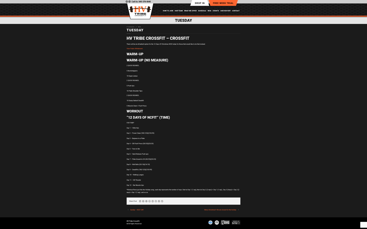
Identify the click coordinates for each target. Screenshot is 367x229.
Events (216, 11)
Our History (225, 11)
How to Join (168, 11)
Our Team (179, 11)
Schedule (202, 11)
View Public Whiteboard (135, 48)
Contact (236, 11)
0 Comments (130, 27)
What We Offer (190, 11)
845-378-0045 (145, 1)
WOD (209, 11)
